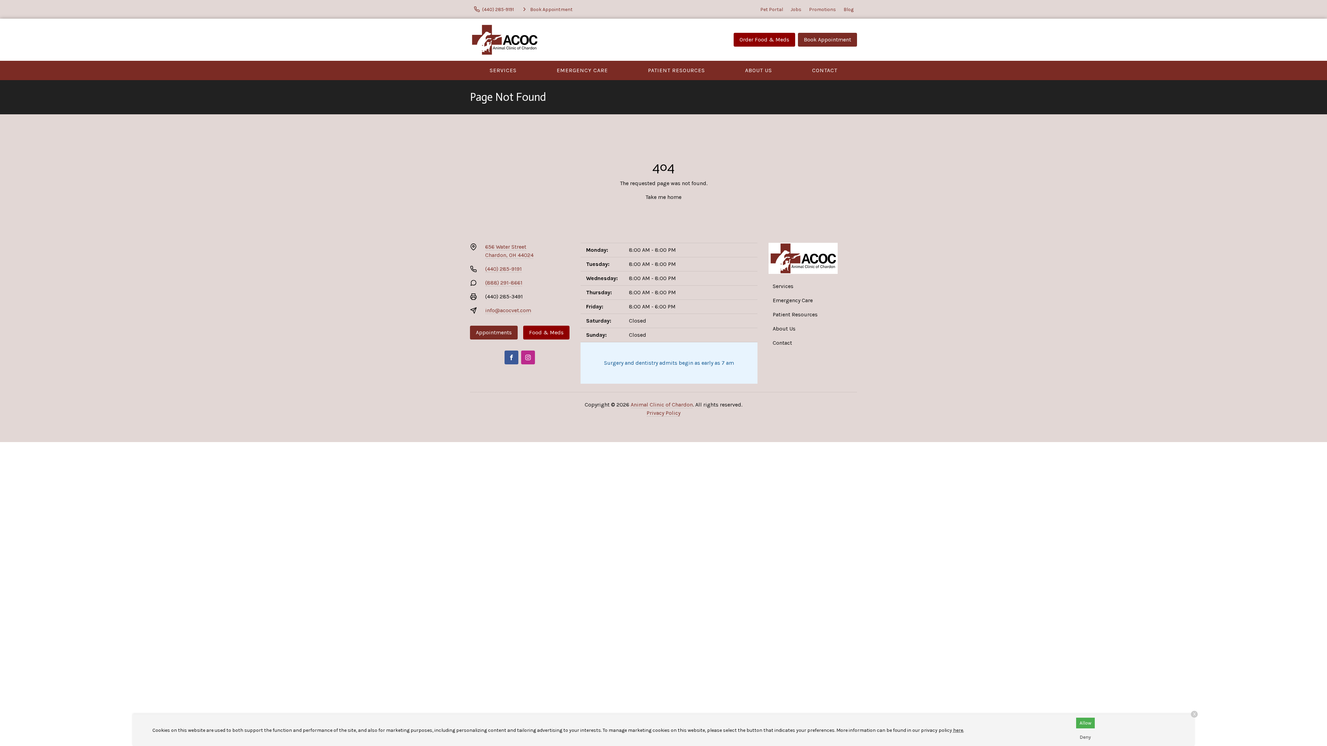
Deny (1085, 737)
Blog (849, 9)
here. (958, 730)
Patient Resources (676, 70)
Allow (1085, 723)
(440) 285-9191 (503, 269)
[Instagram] (528, 357)
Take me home (663, 197)
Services (503, 70)
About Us (758, 70)
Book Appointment (827, 39)
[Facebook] (511, 357)
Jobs (796, 9)
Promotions (822, 9)
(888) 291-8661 (504, 282)
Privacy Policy (663, 413)
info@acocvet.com (508, 310)
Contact (824, 70)
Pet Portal (771, 9)
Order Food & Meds (764, 39)
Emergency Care (582, 70)
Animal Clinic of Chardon (662, 404)
